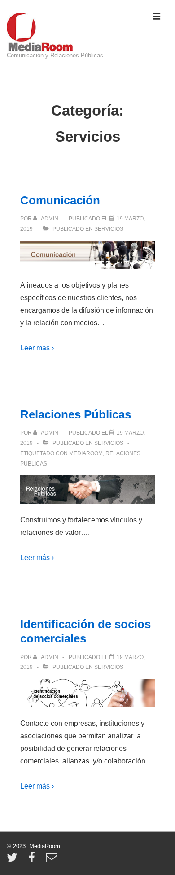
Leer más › (37, 348)
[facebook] (33, 860)
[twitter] (14, 860)
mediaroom (86, 453)
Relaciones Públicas (75, 414)
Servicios (108, 229)
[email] (53, 860)
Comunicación (60, 200)
